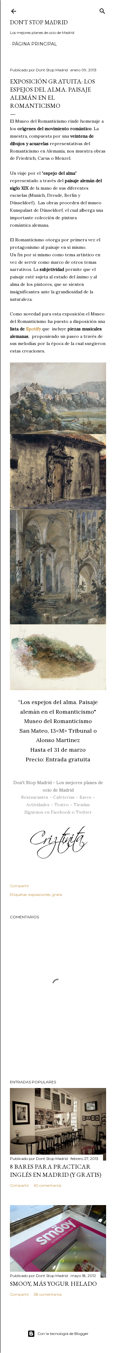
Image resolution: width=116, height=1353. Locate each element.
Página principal (34, 44)
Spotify (33, 329)
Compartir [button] (19, 885)
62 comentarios (47, 1185)
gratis (57, 894)
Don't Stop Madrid (39, 22)
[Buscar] (102, 10)
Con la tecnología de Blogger (62, 1333)
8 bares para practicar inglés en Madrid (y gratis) (55, 1170)
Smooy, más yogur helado (53, 1284)
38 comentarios (48, 1294)
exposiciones (39, 894)
